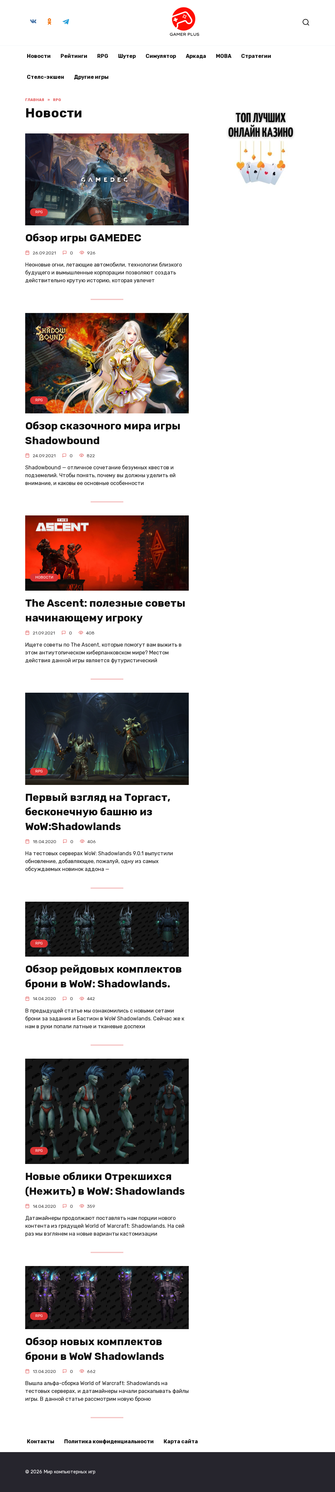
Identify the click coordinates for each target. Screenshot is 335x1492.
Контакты (40, 1441)
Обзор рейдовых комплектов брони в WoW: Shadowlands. (103, 976)
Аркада (196, 56)
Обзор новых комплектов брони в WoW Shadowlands (94, 1348)
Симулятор (161, 56)
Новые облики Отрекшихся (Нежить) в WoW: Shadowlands (105, 1183)
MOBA (223, 56)
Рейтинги (74, 56)
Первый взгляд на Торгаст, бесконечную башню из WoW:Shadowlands (97, 812)
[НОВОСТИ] (107, 586)
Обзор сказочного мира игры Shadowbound (103, 433)
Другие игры (91, 77)
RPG (102, 56)
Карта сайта (181, 1441)
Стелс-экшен (45, 77)
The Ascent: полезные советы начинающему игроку (105, 610)
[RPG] (107, 221)
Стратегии (256, 56)
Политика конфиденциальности (109, 1441)
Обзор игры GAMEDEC (83, 238)
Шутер (127, 56)
